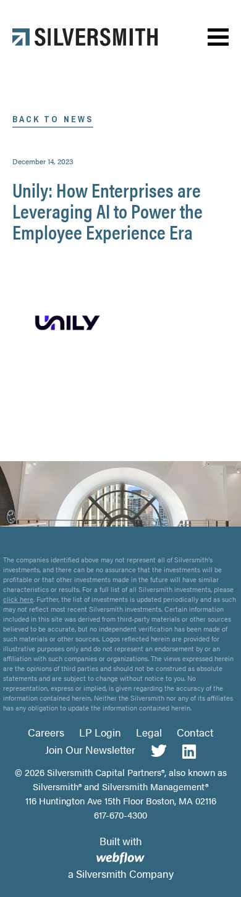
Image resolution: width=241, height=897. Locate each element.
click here (18, 599)
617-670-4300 (120, 814)
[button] (218, 37)
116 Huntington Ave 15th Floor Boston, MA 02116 (120, 800)
